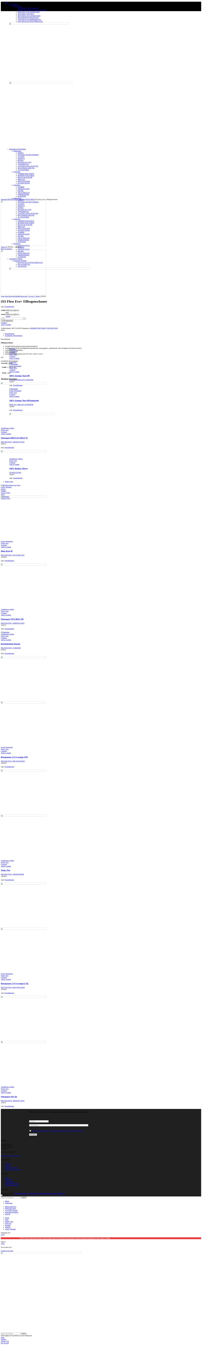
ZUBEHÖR (17, 648)
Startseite (4, 199)
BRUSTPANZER (19, 761)
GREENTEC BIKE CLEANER (32, 10)
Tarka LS (4, 247)
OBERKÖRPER (18, 874)
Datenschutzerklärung (12, 1185)
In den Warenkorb (7, 321)
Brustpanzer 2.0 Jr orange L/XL (15, 983)
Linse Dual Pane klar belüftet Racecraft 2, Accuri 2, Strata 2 (21, 296)
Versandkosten (9, 307)
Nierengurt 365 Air (9, 1097)
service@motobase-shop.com (10, 1156)
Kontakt (7, 1166)
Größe (3, 310)
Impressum (8, 1179)
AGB (7, 1178)
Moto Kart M (7, 551)
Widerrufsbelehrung (11, 1183)
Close (3, 1235)
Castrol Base (13, 4)
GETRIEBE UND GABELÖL (28, 8)
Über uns (8, 1164)
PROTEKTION (12, 199)
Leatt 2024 (12, 362)
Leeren (8, 316)
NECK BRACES (18, 555)
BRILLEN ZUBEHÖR (25, 380)
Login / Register (10, 1229)
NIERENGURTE (24, 249)
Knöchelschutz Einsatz (10, 644)
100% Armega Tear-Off (19, 376)
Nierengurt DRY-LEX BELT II (14, 438)
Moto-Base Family (11, 1167)
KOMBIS (21, 247)
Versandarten (9, 1181)
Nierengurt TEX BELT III (12, 619)
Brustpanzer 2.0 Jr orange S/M (14, 757)
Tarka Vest (5, 870)
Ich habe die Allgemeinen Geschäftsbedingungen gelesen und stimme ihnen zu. (58, 1131)
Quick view (5, 430)
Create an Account (7, 1251)
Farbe (3, 314)
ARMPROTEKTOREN (26, 199)
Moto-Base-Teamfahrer (13, 1169)
